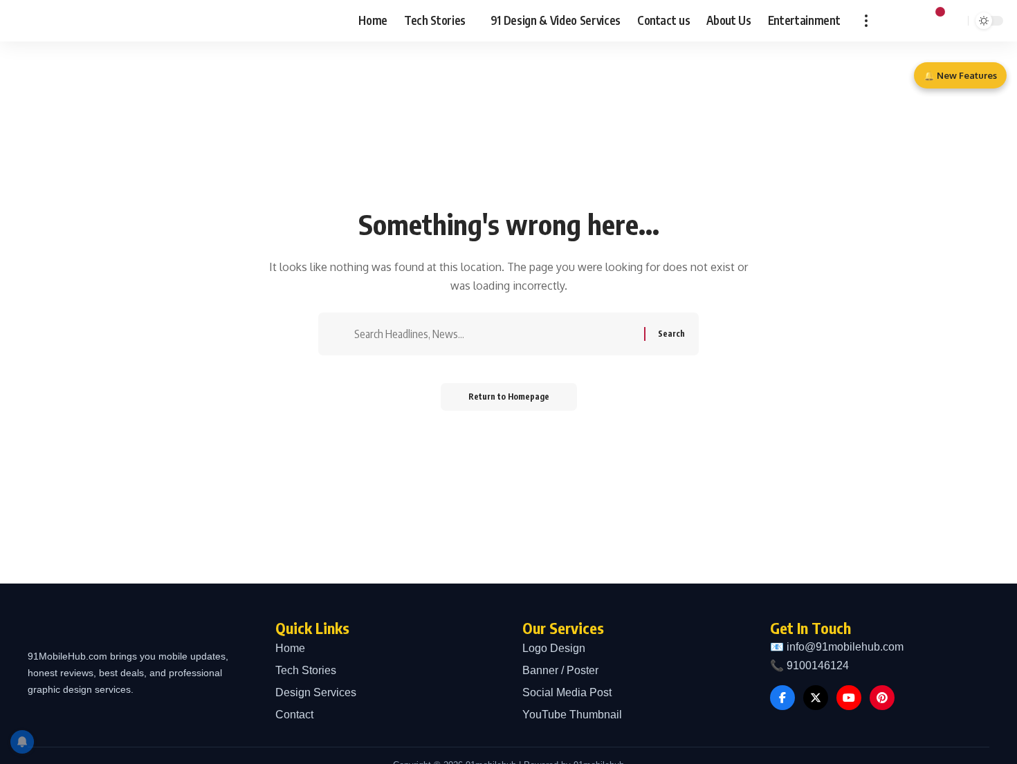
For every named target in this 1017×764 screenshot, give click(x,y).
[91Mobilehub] (76, 20)
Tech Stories (305, 670)
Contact (294, 714)
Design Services (315, 692)
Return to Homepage (508, 396)
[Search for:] (497, 334)
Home (290, 648)
